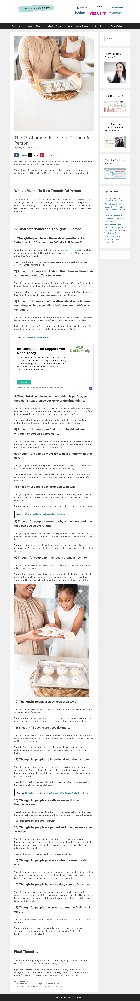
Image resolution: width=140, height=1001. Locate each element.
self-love (76, 898)
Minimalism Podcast (54, 26)
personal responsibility (71, 250)
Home (29, 26)
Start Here (16, 26)
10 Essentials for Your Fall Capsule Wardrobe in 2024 (38, 984)
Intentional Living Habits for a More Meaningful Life (112, 239)
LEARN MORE (24, 382)
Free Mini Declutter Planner (77, 26)
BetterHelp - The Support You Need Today (41, 351)
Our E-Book (99, 26)
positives (22, 447)
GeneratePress (78, 998)
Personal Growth (23, 981)
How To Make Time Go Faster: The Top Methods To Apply (40, 986)
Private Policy (116, 26)
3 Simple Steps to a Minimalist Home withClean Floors (114, 219)
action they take (55, 767)
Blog (38, 26)
